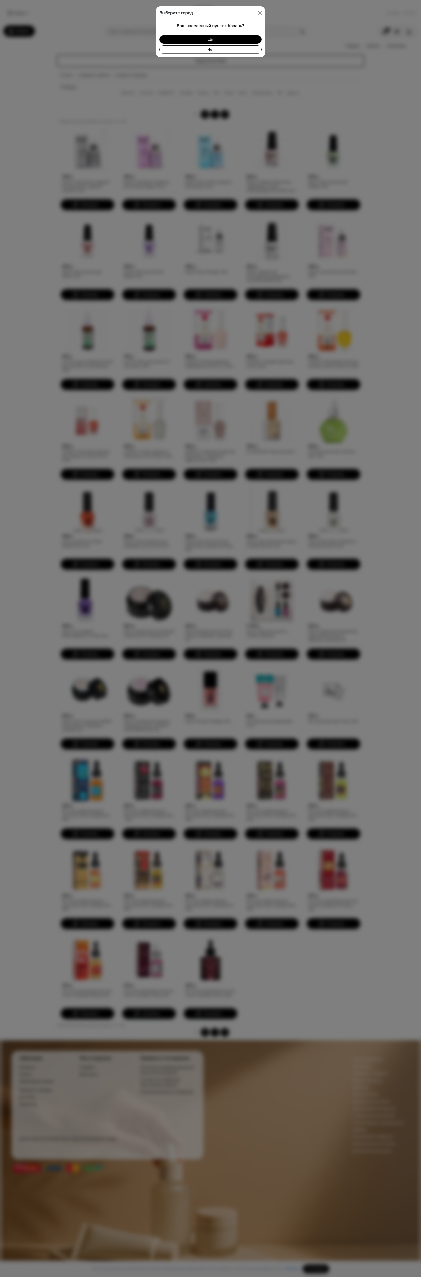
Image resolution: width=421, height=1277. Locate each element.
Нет (210, 49)
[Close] (259, 12)
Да (210, 39)
